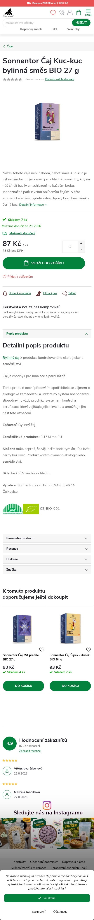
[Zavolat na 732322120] (62, 12)
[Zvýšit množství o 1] (81, 244)
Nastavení (38, 911)
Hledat (81, 23)
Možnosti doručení (22, 233)
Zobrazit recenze (30, 751)
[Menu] (88, 12)
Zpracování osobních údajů (69, 868)
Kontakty (20, 862)
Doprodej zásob (31, 29)
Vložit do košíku (47, 263)
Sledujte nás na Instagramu (48, 813)
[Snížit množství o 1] (81, 250)
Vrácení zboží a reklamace (28, 868)
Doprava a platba (73, 862)
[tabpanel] (23, 650)
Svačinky (73, 29)
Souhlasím (49, 898)
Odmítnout (60, 911)
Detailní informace (31, 205)
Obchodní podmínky (44, 862)
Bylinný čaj (11, 357)
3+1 (54, 29)
